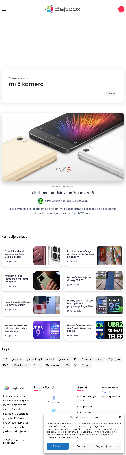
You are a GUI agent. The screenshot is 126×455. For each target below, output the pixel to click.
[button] (119, 417)
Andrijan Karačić (61, 200)
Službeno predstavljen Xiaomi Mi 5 (63, 192)
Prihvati (58, 446)
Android (55, 186)
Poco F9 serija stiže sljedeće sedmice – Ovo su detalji (16, 254)
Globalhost (108, 392)
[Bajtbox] (62, 9)
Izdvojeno (69, 186)
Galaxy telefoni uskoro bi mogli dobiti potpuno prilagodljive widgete (80, 303)
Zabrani (81, 446)
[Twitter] (54, 412)
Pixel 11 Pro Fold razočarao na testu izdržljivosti (16, 279)
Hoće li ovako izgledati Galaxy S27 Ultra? (18, 303)
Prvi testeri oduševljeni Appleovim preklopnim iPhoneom (80, 254)
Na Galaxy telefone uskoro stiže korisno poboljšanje (16, 328)
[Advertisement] (63, 41)
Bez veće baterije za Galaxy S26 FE (79, 279)
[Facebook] (54, 399)
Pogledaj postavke (108, 446)
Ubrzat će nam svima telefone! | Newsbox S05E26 (80, 328)
